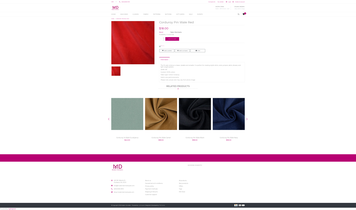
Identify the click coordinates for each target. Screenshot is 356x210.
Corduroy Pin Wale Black (195, 138)
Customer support (151, 194)
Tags (180, 189)
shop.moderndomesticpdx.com (124, 192)
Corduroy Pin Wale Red (122, 18)
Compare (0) (211, 1)
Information (164, 59)
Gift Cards (180, 14)
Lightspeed (141, 205)
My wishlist (221, 1)
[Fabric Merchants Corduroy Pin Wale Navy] (229, 114)
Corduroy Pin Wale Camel (161, 138)
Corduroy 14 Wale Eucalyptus (127, 138)
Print (198, 50)
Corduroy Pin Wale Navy (229, 138)
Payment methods (151, 189)
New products (183, 183)
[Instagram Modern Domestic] (116, 198)
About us (148, 180)
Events (200, 14)
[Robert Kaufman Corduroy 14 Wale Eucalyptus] (127, 114)
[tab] (164, 59)
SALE (191, 14)
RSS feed (182, 192)
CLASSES (136, 14)
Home (113, 14)
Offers (181, 186)
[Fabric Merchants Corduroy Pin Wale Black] (195, 114)
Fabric (146, 14)
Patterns (156, 14)
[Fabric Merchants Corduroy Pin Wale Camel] (161, 114)
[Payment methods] (236, 205)
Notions (168, 14)
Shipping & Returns (151, 192)
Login (229, 1)
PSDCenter (162, 205)
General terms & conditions (154, 183)
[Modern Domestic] (115, 8)
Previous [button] (109, 119)
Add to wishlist (168, 50)
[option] (127, 118)
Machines (124, 14)
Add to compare (183, 50)
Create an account (240, 1)
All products (183, 180)
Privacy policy (149, 186)
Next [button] (247, 119)
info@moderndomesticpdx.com (124, 185)
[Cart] (243, 14)
